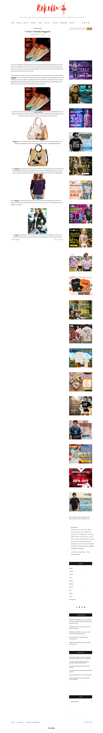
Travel (70, 596)
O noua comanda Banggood (37, 31)
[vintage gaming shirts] (80, 429)
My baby (71, 587)
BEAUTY (25, 23)
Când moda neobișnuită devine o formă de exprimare (79, 666)
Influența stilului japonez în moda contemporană (80, 674)
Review (71, 593)
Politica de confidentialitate (33, 722)
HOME (12, 23)
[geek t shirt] (80, 93)
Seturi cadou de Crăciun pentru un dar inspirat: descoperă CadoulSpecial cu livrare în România (80, 658)
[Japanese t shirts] (80, 453)
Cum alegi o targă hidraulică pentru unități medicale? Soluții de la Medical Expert (79, 662)
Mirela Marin (72, 626)
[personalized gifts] (80, 477)
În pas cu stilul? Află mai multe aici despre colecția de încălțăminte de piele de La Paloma (80, 621)
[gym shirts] (80, 405)
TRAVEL (40, 23)
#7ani (79, 546)
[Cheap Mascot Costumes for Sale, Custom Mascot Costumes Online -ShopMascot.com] (80, 517)
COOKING (55, 23)
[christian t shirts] (80, 501)
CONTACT (72, 23)
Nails (70, 590)
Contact (13, 722)
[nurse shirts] (80, 381)
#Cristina (85, 546)
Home (70, 577)
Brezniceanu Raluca (73, 637)
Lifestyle (71, 580)
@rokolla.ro (74, 527)
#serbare (74, 546)
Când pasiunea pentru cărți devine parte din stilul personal (80, 671)
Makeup (71, 584)
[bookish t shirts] (80, 237)
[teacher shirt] (80, 189)
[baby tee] (80, 261)
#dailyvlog (74, 548)
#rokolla (81, 548)
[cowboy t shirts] (80, 333)
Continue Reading (58, 239)
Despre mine (20, 722)
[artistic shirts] (80, 117)
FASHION (18, 23)
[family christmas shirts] (80, 285)
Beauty (70, 568)
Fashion (71, 574)
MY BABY (33, 23)
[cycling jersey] (80, 309)
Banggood (13, 77)
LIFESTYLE (47, 23)
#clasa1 (90, 544)
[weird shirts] (80, 213)
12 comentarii (41, 34)
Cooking (71, 571)
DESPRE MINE (63, 23)
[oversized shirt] (80, 165)
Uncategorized (38, 28)
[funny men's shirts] (80, 141)
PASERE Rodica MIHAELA (75, 619)
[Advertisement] (81, 45)
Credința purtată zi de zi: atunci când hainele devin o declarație (79, 678)
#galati (91, 546)
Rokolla (51, 728)
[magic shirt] (80, 69)
